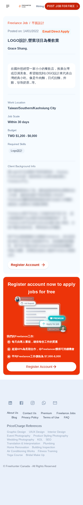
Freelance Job (18, 23)
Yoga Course (15, 454)
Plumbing (49, 443)
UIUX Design (37, 431)
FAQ (66, 417)
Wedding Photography (20, 439)
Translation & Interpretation (23, 443)
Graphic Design (16, 431)
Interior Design (57, 431)
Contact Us (29, 413)
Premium (46, 413)
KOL (40, 439)
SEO (48, 439)
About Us (12, 412)
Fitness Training (47, 451)
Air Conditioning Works (21, 451)
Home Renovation (18, 447)
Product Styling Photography (50, 435)
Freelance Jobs (66, 413)
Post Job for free (61, 6)
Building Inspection (43, 447)
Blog (14, 417)
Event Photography (18, 435)
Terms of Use (51, 417)
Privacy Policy (30, 417)
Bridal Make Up (35, 454)
